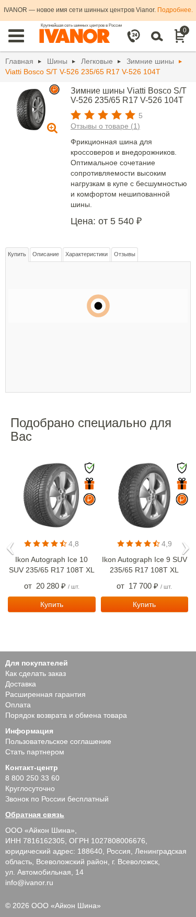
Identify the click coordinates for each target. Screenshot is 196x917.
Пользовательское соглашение (58, 741)
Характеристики (86, 254)
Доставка (20, 684)
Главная (19, 61)
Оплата (18, 705)
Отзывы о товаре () (105, 126)
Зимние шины (150, 61)
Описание (45, 254)
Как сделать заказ (35, 673)
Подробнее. (175, 10)
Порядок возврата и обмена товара (66, 715)
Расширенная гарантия (45, 694)
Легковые (97, 61)
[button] (10, 544)
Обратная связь (34, 814)
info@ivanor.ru (29, 882)
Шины (57, 61)
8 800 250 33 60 (32, 778)
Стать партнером (34, 752)
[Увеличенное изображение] (31, 109)
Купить (17, 254)
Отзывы (124, 254)
